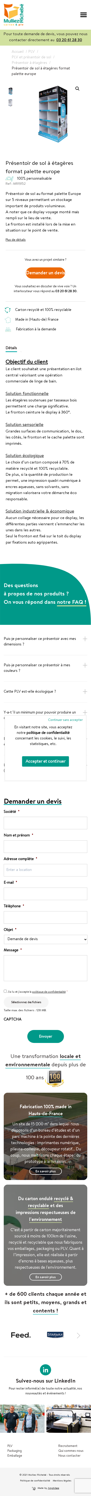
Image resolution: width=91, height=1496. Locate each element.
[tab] (13, 348)
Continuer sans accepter (65, 720)
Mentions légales (62, 1481)
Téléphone (14, 906)
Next (79, 1335)
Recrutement (67, 1446)
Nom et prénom (18, 836)
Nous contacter (69, 1456)
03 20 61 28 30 (69, 40)
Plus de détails (16, 240)
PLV (9, 1446)
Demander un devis (45, 273)
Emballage (14, 1456)
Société (12, 812)
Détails (11, 348)
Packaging (14, 1451)
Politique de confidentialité (35, 1481)
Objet (10, 930)
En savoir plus (45, 1171)
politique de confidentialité (48, 733)
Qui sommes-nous (71, 1451)
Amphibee (53, 1488)
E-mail (10, 883)
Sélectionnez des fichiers (26, 1002)
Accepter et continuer (46, 762)
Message (13, 950)
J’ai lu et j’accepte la (38, 992)
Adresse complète (20, 859)
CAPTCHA (12, 1020)
